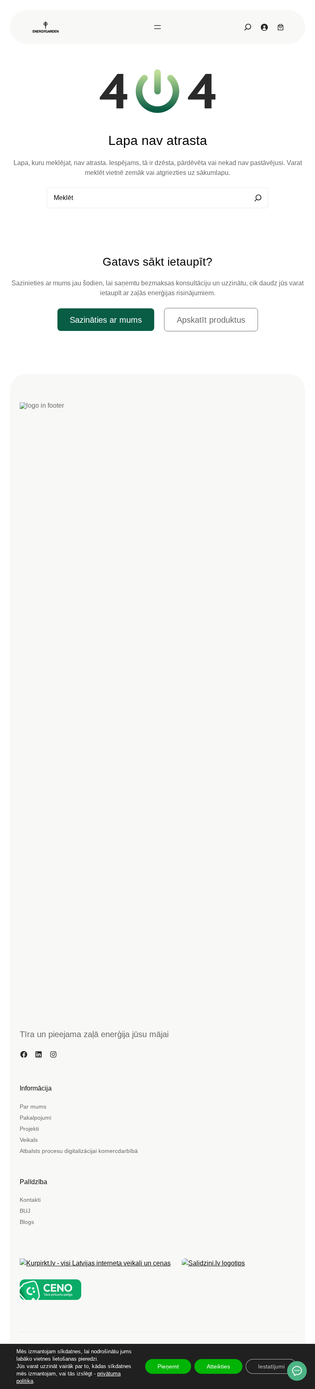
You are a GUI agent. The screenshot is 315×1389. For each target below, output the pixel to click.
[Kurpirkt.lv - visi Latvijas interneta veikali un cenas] (95, 1263)
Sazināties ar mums (106, 319)
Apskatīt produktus (211, 319)
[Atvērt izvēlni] (157, 27)
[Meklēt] (258, 198)
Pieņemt (168, 1366)
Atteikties (218, 1366)
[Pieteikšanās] (264, 27)
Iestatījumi (271, 1366)
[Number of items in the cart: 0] (280, 27)
